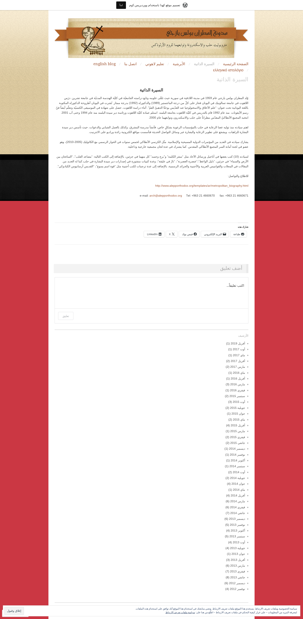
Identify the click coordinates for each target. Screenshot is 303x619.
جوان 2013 (238, 553)
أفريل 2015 (238, 425)
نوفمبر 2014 (237, 454)
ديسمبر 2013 (237, 518)
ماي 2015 (239, 419)
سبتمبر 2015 (237, 396)
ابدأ (121, 5)
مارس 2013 (237, 565)
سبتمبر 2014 (237, 466)
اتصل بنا (130, 64)
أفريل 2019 (238, 343)
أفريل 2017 (238, 361)
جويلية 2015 (237, 407)
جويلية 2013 (237, 548)
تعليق (65, 316)
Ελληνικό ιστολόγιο (228, 70)
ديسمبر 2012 (237, 583)
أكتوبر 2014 (238, 460)
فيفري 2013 (237, 571)
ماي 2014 (239, 489)
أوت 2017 (239, 349)
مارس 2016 (237, 384)
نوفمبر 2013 (237, 524)
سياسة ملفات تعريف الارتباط (180, 612)
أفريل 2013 (238, 559)
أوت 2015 (239, 401)
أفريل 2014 (238, 495)
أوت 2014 (239, 472)
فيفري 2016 (237, 390)
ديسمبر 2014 (237, 448)
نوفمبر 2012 (237, 589)
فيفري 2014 (237, 507)
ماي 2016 (239, 372)
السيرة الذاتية (204, 64)
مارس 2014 (237, 501)
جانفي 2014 (237, 513)
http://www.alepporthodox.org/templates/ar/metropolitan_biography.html (201, 185)
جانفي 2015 (237, 443)
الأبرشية (179, 64)
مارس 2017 (237, 366)
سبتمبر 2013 (237, 536)
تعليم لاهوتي (154, 64)
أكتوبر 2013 (238, 530)
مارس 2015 (237, 431)
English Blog (104, 64)
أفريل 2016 (238, 378)
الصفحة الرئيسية (235, 64)
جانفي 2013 (237, 577)
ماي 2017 (239, 355)
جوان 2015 (238, 413)
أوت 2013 (239, 542)
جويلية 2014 (237, 478)
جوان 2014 (238, 483)
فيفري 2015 (237, 437)
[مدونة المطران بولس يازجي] (151, 40)
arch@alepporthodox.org (165, 195)
